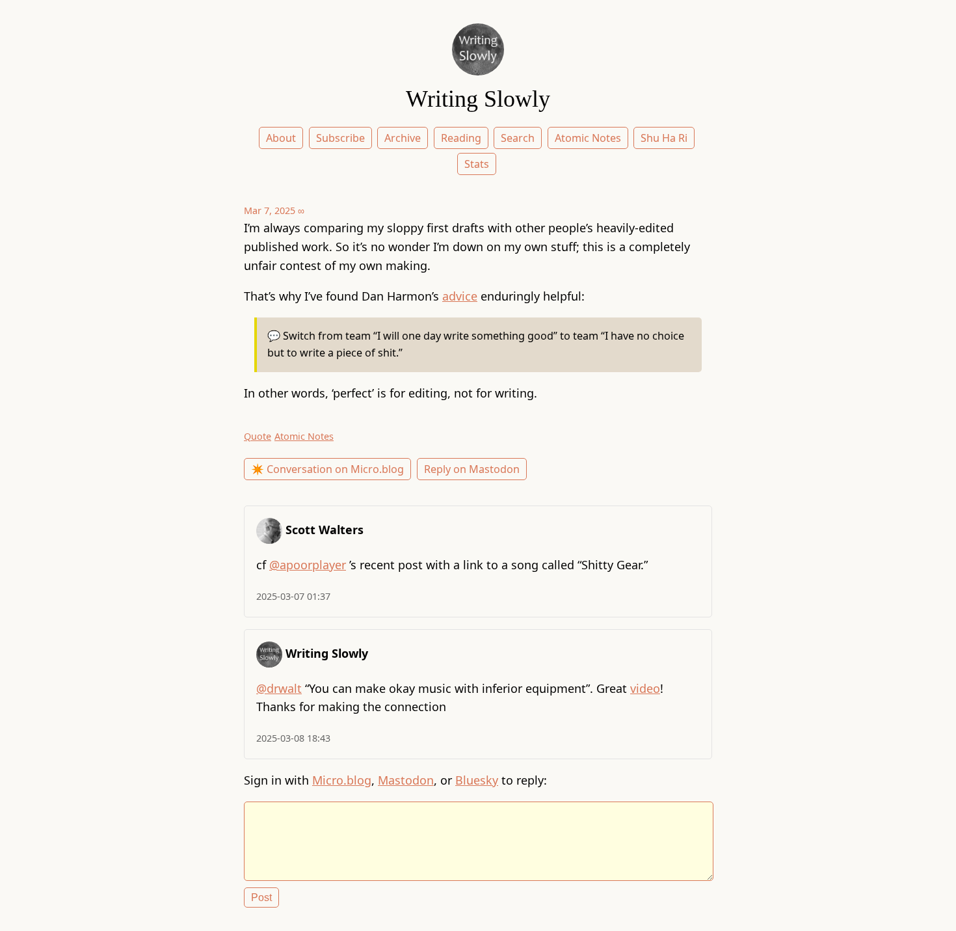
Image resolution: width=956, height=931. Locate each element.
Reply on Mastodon (472, 469)
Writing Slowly (478, 99)
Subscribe (340, 138)
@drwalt (279, 688)
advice (459, 296)
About (281, 138)
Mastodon (406, 780)
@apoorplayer (307, 565)
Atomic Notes (588, 138)
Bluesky (476, 780)
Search (518, 138)
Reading (461, 138)
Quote (257, 436)
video (645, 688)
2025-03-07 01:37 (293, 596)
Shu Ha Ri (664, 138)
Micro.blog (341, 780)
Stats (476, 164)
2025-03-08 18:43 (293, 738)
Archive (402, 138)
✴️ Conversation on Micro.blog (327, 469)
